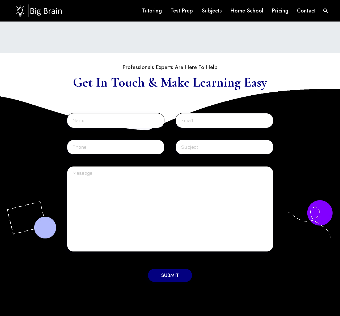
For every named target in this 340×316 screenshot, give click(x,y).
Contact (306, 11)
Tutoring (152, 11)
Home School (246, 11)
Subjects (212, 11)
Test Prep (182, 11)
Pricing (280, 11)
